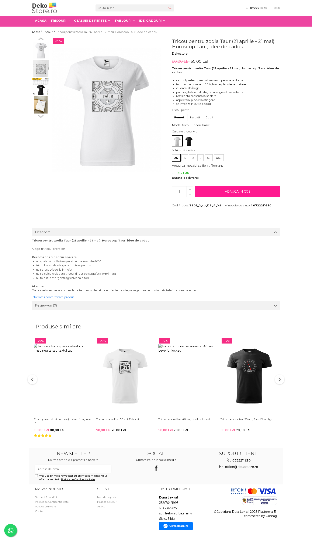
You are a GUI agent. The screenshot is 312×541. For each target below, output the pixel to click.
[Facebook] (156, 468)
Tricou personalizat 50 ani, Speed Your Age (246, 419)
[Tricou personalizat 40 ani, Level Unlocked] (187, 376)
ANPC (101, 506)
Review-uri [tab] (46, 305)
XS (176, 157)
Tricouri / (49, 32)
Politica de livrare (45, 506)
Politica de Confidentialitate (78, 479)
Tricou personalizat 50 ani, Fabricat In (119, 419)
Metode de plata (107, 497)
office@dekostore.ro (241, 467)
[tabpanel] (106, 110)
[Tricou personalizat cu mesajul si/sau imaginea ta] (63, 376)
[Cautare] (170, 7)
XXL (218, 157)
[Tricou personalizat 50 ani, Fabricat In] (125, 376)
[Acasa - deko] (53, 8)
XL (208, 157)
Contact (40, 511)
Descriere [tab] (43, 232)
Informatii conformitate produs (53, 297)
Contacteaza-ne (178, 525)
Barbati (195, 117)
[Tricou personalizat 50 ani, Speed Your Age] (249, 376)
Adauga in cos (237, 191)
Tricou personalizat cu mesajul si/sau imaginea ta (62, 420)
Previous (41, 39)
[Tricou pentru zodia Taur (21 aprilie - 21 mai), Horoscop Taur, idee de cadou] (106, 110)
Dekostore (180, 53)
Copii (209, 117)
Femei (179, 117)
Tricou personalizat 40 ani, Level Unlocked (184, 419)
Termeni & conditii (46, 497)
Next (41, 116)
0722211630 (241, 461)
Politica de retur (107, 501)
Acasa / (37, 32)
